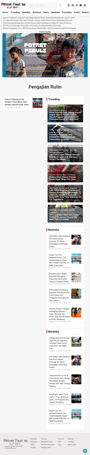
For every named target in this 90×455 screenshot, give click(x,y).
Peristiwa (67, 12)
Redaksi (26, 12)
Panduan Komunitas (47, 445)
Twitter (32, 445)
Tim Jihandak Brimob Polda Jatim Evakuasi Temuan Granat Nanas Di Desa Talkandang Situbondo (38, 20)
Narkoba (55, 12)
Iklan (59, 442)
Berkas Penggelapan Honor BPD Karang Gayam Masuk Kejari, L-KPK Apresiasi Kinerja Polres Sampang (39, 28)
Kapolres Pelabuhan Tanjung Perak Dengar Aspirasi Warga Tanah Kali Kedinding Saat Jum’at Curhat (38, 18)
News (46, 12)
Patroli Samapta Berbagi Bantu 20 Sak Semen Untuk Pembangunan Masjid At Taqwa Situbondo (37, 23)
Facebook (33, 439)
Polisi (77, 12)
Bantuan (61, 439)
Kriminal (37, 12)
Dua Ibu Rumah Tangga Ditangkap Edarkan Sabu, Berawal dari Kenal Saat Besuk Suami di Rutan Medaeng (59, 314)
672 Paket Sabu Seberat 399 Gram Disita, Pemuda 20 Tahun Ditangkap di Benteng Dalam (59, 241)
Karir (59, 445)
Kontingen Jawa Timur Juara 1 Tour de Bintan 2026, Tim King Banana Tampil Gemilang (59, 398)
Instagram (33, 442)
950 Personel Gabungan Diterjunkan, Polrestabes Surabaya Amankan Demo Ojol (32, 25)
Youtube (33, 448)
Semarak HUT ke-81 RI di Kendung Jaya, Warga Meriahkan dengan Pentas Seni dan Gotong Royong (59, 381)
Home (5, 12)
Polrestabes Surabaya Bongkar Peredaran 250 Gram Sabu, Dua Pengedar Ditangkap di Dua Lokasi (59, 295)
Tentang (44, 439)
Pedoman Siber (46, 448)
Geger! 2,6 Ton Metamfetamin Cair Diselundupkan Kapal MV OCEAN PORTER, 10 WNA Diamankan (59, 260)
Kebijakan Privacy (46, 442)
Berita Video (72, 445)
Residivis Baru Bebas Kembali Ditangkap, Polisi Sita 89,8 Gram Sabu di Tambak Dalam (59, 277)
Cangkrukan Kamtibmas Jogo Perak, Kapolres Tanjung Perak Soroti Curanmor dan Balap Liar (59, 343)
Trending (15, 12)
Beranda (70, 439)
